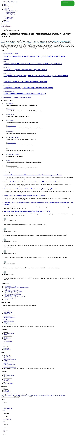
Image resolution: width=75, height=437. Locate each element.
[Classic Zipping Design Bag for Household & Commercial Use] (12, 137)
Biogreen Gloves (8, 289)
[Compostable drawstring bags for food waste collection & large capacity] (10, 109)
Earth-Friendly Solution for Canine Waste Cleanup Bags (25, 94)
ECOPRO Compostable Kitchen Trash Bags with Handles (25, 70)
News (5, 20)
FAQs (7, 8)
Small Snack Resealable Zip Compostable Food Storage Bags (21, 133)
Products (6, 9)
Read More (6, 59)
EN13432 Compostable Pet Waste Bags (41, 42)
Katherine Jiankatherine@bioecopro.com (10, 316)
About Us (6, 5)
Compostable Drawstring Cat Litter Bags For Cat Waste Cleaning (28, 88)
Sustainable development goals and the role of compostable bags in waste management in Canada (33, 175)
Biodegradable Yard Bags (10, 286)
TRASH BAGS (11, 395)
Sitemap (25, 394)
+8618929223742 (8, 408)
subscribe (65, 2)
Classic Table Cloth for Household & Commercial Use (19, 145)
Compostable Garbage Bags (22, 395)
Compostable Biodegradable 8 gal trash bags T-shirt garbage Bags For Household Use (36, 76)
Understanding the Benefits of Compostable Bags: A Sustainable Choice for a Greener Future (31, 182)
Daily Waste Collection (11, 10)
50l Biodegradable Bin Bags (12, 42)
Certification (9, 7)
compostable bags (33, 395)
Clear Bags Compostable (10, 298)
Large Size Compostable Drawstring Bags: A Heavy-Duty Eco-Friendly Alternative (35, 56)
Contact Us (6, 21)
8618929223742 (7, 419)
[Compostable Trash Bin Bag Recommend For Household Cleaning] (10, 120)
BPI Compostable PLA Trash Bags (13, 294)
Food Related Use (10, 12)
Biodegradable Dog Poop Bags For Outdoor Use (18, 116)
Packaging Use (9, 13)
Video (5, 16)
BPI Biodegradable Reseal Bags (12, 292)
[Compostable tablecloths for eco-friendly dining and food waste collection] (9, 160)
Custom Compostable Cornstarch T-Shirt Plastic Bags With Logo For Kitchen (33, 64)
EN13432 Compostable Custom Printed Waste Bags (17, 287)
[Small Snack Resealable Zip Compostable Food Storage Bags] (9, 131)
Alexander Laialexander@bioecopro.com (10, 314)
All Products (62, 395)
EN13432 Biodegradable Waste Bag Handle (15, 296)
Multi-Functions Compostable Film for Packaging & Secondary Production (24, 127)
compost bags (4, 395)
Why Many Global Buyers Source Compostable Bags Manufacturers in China (27, 211)
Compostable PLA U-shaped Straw (14, 156)
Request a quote (4, 25)
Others (5, 334)
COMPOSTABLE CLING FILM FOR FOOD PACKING (20, 150)
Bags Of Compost (54, 395)
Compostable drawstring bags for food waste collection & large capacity (23, 110)
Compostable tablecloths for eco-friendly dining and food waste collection (23, 162)
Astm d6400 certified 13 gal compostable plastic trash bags (25, 82)
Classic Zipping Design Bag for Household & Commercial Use (21, 139)
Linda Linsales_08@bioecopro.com (9, 323)
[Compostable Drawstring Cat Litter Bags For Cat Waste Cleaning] (7, 85)
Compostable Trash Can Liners (12, 290)
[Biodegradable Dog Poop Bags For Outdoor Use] (10, 114)
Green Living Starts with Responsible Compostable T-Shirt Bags (21, 105)
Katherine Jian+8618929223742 (8, 311)
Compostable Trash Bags (43, 395)
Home (5, 4)
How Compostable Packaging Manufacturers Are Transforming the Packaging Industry (30, 189)
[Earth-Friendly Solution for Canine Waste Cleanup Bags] (9, 91)
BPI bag (6, 299)
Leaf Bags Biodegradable (25, 42)
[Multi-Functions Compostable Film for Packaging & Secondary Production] (11, 126)
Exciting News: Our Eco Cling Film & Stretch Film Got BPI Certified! (24, 195)
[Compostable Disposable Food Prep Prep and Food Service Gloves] (11, 166)
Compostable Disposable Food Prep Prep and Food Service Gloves (22, 167)
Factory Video (9, 17)
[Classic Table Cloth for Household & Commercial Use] (11, 143)
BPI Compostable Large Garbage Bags (14, 291)
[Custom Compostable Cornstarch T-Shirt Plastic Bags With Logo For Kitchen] (5, 61)
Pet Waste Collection (11, 14)
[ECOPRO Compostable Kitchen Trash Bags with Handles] (7, 67)
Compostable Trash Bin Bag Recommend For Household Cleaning (22, 122)
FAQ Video (9, 18)
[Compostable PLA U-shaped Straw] (12, 154)
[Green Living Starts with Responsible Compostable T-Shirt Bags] (9, 103)
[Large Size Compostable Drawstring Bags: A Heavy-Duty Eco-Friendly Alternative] (11, 53)
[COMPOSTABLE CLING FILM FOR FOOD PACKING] (7, 148)
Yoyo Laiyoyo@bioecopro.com (9, 320)
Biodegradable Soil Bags (10, 295)
